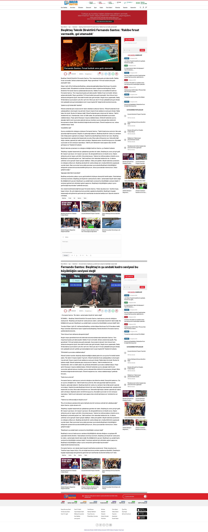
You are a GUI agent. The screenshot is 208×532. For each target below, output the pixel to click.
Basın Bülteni (64, 27)
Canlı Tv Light (64, 514)
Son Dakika (64, 7)
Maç (75, 455)
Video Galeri (115, 511)
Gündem (80, 7)
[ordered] (80, 255)
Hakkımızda (87, 530)
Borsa (63, 502)
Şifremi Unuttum (126, 514)
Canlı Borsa (90, 509)
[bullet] (83, 255)
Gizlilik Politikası (98, 530)
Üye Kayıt (124, 511)
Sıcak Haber (115, 518)
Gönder (66, 255)
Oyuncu (79, 198)
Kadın (101, 7)
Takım (85, 198)
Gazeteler (133, 7)
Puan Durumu (104, 502)
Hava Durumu (93, 502)
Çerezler (104, 530)
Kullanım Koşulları (114, 530)
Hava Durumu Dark (66, 509)
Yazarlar (125, 7)
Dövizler (103, 511)
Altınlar (103, 509)
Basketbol (75, 27)
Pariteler (122, 502)
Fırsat (69, 198)
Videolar (117, 7)
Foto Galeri (109, 7)
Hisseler (113, 502)
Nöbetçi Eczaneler (79, 514)
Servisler (72, 7)
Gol (74, 198)
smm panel (77, 518)
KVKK (108, 530)
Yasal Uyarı (121, 530)
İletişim (92, 530)
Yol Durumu (131, 502)
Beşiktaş (64, 198)
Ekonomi (88, 7)
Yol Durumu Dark (65, 511)
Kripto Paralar (142, 502)
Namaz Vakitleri (72, 502)
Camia (69, 455)
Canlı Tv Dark (77, 509)
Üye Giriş (124, 509)
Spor (95, 7)
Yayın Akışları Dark (79, 511)
